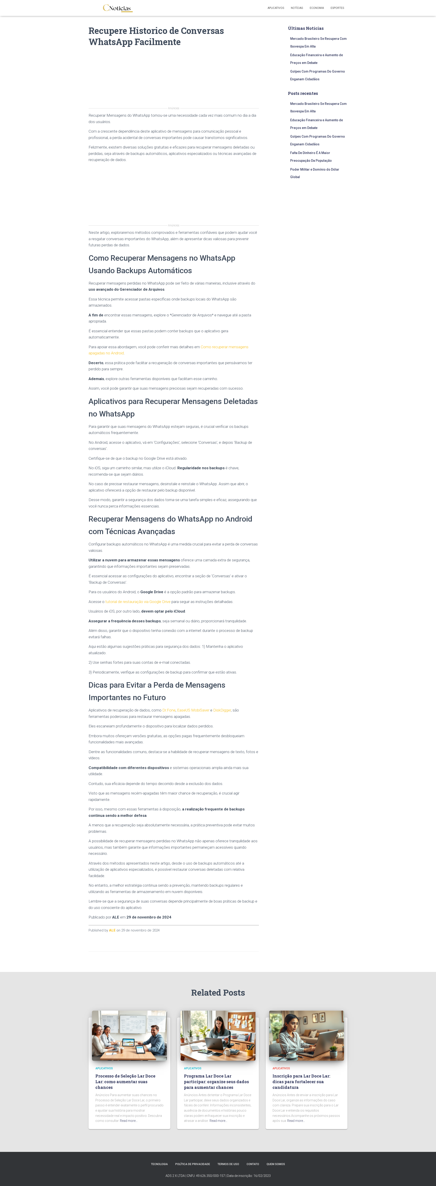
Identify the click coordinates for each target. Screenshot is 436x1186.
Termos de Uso (228, 1164)
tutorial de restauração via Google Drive (138, 601)
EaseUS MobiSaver (193, 710)
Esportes (337, 8)
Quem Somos (276, 1164)
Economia (317, 8)
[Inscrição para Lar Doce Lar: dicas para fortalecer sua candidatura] (306, 1035)
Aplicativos (276, 8)
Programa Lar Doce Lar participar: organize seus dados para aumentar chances (216, 1081)
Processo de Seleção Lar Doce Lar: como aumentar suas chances (125, 1081)
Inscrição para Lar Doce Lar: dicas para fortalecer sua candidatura (301, 1081)
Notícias (297, 8)
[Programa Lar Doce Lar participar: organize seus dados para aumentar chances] (218, 1035)
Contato (253, 1164)
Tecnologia (159, 1164)
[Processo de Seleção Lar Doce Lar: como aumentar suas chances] (129, 1035)
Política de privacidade (192, 1164)
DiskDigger (222, 710)
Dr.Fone (169, 710)
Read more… (129, 1121)
